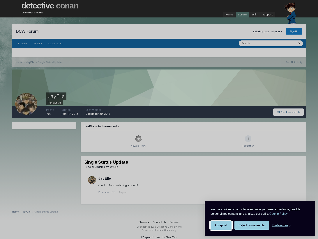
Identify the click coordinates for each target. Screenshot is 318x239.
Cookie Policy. (278, 213)
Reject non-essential (252, 225)
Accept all (221, 225)
